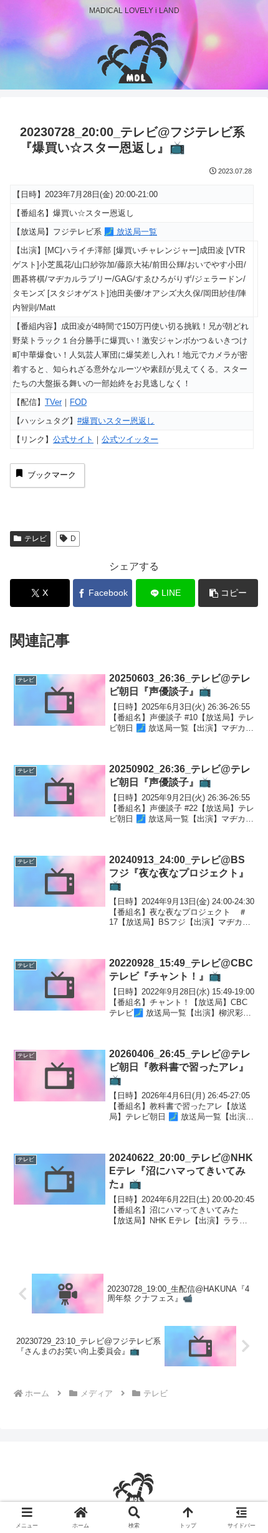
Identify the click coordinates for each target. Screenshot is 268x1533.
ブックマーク (51, 474)
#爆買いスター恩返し (116, 420)
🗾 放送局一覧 (130, 231)
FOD (78, 402)
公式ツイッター (130, 439)
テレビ (35, 538)
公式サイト (73, 439)
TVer (53, 402)
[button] (228, 593)
